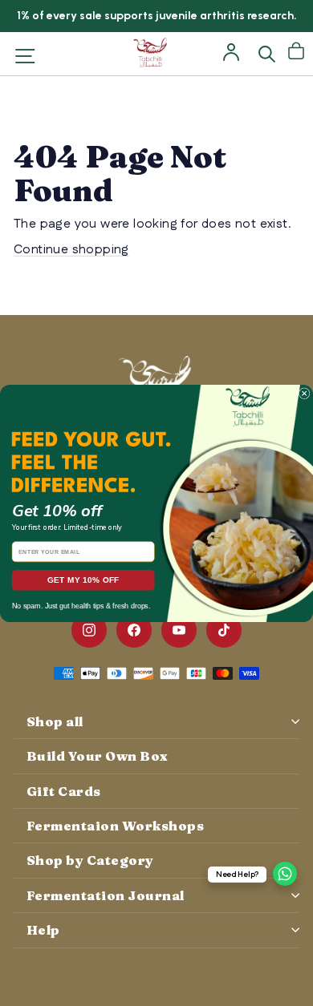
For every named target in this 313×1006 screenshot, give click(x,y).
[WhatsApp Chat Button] (285, 874)
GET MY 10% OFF (83, 580)
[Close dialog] (304, 393)
